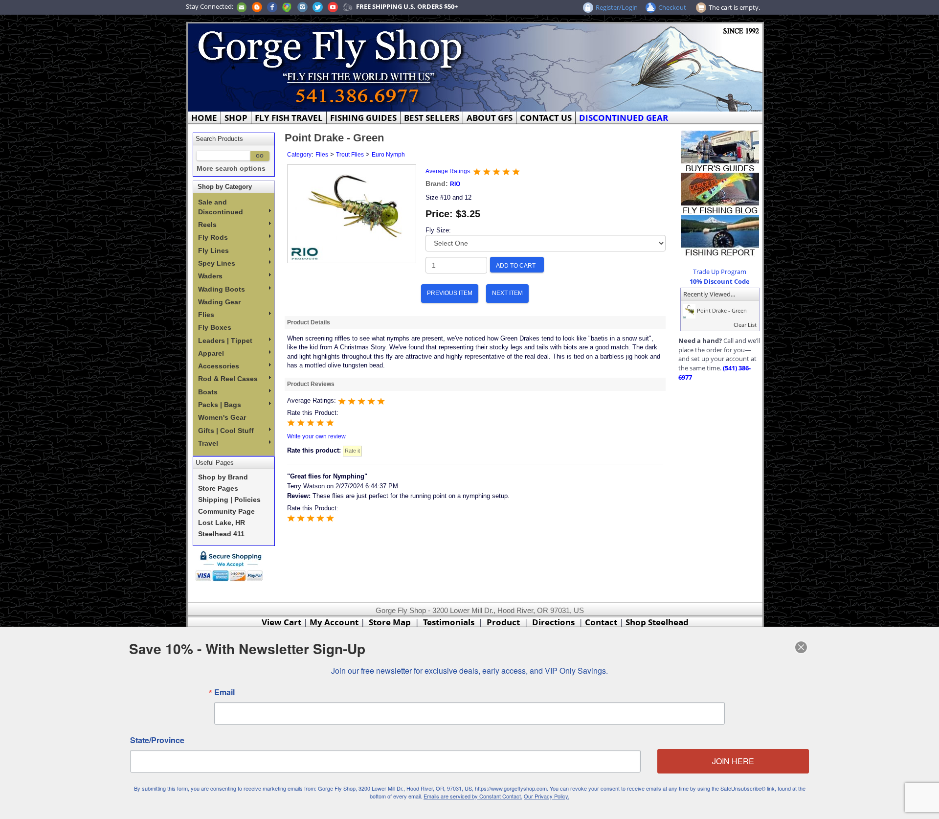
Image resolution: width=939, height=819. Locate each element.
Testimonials (448, 622)
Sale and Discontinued (220, 207)
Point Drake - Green (721, 310)
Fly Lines (213, 250)
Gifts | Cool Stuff (226, 430)
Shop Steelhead (657, 622)
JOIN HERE (733, 761)
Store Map (390, 622)
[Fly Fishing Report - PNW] (720, 234)
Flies (206, 314)
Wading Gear (219, 302)
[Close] (801, 647)
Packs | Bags (219, 405)
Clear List (745, 324)
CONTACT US (546, 117)
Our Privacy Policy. (546, 796)
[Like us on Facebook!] (272, 6)
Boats (208, 392)
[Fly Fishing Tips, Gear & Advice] (720, 192)
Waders (210, 276)
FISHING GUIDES (363, 117)
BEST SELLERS (431, 117)
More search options (231, 168)
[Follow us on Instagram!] (302, 6)
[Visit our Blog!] (257, 6)
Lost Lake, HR (221, 522)
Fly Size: (438, 230)
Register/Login (617, 7)
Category (299, 154)
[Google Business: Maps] (287, 6)
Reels (207, 224)
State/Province (157, 740)
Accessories (218, 366)
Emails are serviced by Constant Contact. (473, 796)
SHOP (235, 117)
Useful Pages (215, 462)
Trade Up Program (719, 271)
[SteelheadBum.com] (347, 6)
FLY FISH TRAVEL (289, 117)
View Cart (281, 622)
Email (224, 692)
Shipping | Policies (229, 499)
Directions (553, 622)
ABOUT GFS (490, 117)
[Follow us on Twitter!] (318, 6)
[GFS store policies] (232, 565)
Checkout (672, 7)
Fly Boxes (214, 327)
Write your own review (316, 436)
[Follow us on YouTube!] (333, 6)
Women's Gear (222, 417)
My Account (334, 622)
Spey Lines (216, 263)
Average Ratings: (449, 171)
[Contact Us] (241, 6)
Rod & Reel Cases (228, 379)
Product (503, 622)
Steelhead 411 (221, 534)
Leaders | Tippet (225, 340)
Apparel (211, 353)
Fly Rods (213, 237)
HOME (204, 117)
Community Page (226, 511)
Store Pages (218, 488)
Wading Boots (221, 289)
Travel (208, 443)
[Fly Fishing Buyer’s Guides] (720, 150)
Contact (602, 622)
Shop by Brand (223, 477)
